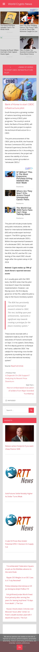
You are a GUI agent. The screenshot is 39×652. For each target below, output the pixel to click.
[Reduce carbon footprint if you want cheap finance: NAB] (19, 426)
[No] (36, 643)
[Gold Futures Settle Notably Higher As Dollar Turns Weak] (19, 461)
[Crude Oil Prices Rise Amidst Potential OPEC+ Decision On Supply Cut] (19, 509)
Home (7, 67)
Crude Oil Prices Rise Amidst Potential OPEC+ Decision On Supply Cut (19, 544)
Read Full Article (17, 366)
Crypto (14, 67)
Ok (19, 647)
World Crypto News (20, 4)
